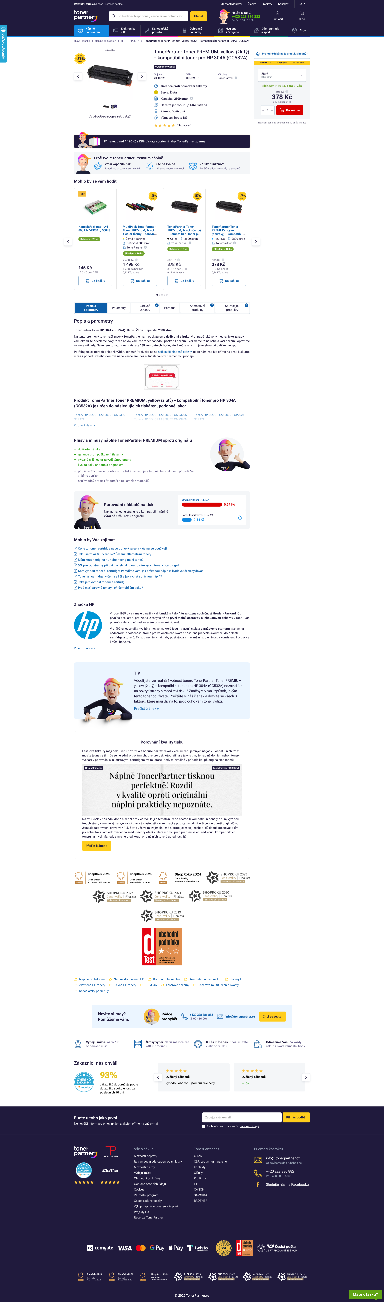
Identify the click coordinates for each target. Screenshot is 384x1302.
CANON (199, 1189)
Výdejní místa (142, 1173)
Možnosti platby (144, 1167)
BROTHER (200, 1201)
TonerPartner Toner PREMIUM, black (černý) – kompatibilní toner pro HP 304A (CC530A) (184, 232)
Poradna (169, 308)
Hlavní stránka (82, 40)
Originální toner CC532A (195, 499)
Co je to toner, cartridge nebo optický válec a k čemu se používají (122, 548)
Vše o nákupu (144, 1149)
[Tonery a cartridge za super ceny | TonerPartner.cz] (86, 16)
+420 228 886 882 (246, 16)
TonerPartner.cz (206, 1149)
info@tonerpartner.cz (240, 1016)
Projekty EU (141, 1212)
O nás (198, 1156)
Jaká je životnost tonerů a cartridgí (101, 582)
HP (122, 40)
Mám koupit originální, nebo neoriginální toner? (110, 560)
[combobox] (282, 75)
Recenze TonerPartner (148, 1217)
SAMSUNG (201, 1195)
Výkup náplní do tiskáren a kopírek (156, 1206)
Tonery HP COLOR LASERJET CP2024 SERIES (219, 417)
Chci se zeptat (272, 1016)
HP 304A (134, 40)
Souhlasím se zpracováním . (233, 1126)
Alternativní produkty (197, 308)
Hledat (198, 16)
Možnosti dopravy (231, 3)
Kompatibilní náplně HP (205, 979)
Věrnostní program (146, 1195)
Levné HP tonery (125, 985)
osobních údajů (249, 1126)
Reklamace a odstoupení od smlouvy (158, 1161)
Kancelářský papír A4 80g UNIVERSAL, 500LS (94, 228)
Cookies (139, 1189)
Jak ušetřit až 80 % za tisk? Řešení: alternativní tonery (114, 554)
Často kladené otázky (148, 1201)
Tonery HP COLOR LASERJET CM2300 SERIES (99, 417)
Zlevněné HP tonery (92, 985)
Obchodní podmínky (147, 1178)
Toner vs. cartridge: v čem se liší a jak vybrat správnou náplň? (120, 576)
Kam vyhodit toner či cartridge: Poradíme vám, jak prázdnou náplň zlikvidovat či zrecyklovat (140, 571)
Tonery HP (237, 979)
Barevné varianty (145, 308)
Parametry (119, 308)
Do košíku (293, 110)
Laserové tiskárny (177, 985)
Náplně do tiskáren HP (129, 979)
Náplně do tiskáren (105, 40)
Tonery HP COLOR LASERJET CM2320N (160, 415)
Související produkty (232, 308)
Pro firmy (267, 3)
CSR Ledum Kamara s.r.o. (211, 1161)
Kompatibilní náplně (166, 979)
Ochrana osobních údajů (150, 1184)
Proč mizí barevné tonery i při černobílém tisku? (110, 587)
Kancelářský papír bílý (94, 991)
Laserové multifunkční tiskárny (218, 985)
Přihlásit (277, 19)
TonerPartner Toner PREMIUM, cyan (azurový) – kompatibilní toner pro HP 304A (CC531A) (228, 234)
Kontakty (283, 3)
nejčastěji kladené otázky (175, 352)
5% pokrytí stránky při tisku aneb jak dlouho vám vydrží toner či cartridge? (128, 565)
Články (252, 3)
